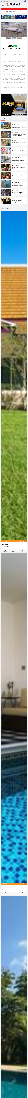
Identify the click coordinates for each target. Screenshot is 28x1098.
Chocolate (5, 887)
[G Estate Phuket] (14, 16)
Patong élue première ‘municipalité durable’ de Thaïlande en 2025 (17, 200)
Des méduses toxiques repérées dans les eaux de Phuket (17, 184)
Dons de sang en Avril (17, 175)
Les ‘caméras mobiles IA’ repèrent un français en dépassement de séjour (17, 192)
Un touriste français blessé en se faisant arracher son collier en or (18, 142)
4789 (11, 43)
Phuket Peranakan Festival (18, 150)
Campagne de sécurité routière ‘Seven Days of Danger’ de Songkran (19, 134)
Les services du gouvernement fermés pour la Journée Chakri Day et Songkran (18, 167)
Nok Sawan (5, 544)
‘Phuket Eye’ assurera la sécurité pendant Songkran (18, 159)
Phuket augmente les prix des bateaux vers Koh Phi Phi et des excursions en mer (19, 126)
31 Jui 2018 (6, 43)
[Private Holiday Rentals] (14, 105)
